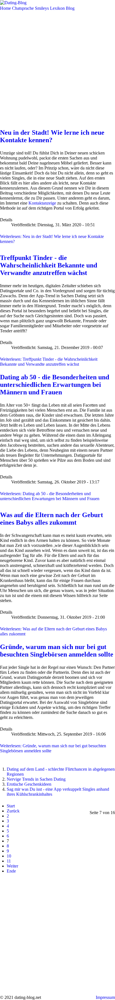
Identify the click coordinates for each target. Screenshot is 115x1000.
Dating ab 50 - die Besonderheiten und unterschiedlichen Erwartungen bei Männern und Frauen (54, 385)
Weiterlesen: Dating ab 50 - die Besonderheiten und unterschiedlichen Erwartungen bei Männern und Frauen (49, 496)
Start (11, 806)
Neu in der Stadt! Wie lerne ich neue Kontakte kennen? (52, 136)
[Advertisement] (57, 68)
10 (9, 856)
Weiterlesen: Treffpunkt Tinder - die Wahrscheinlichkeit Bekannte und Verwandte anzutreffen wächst (48, 362)
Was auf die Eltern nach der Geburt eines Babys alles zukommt (51, 518)
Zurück (13, 811)
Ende (11, 871)
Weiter (12, 866)
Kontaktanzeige (42, 203)
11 (9, 861)
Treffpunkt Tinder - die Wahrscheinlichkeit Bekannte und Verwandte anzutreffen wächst (48, 265)
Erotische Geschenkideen (29, 784)
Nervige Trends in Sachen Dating (36, 779)
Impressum (105, 997)
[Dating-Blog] (13, 2)
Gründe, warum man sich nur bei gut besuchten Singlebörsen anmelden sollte (56, 650)
